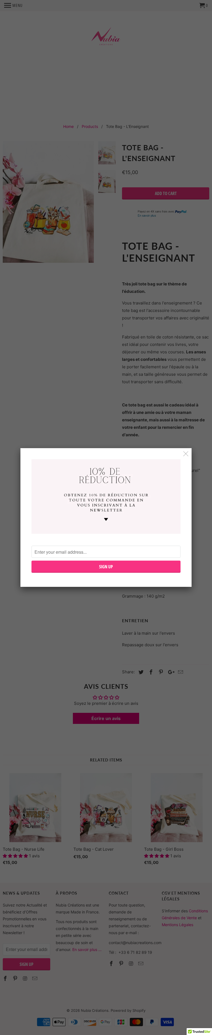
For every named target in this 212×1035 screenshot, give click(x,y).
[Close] (186, 454)
